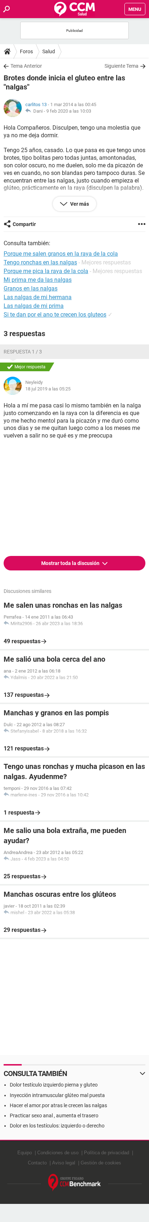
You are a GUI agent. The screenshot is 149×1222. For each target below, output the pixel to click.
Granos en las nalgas (31, 288)
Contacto (37, 1162)
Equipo (24, 1152)
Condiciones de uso (57, 1152)
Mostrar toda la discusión (71, 563)
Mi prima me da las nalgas (38, 279)
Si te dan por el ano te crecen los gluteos (55, 314)
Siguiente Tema (122, 66)
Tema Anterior (26, 66)
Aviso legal (63, 1162)
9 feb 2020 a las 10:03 (68, 111)
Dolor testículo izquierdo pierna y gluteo (54, 1085)
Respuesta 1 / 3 (23, 352)
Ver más (79, 204)
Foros (26, 51)
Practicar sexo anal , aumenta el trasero (54, 1115)
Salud (48, 51)
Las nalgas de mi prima (34, 305)
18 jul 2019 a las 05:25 (48, 389)
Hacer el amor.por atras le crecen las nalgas (58, 1105)
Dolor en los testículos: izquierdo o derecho (57, 1126)
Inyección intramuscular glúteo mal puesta (57, 1095)
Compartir (24, 224)
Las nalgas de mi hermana (38, 297)
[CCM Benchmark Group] (74, 1183)
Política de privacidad (106, 1152)
